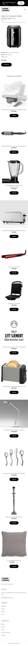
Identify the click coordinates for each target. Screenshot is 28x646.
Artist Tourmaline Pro (14, 267)
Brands (10, 52)
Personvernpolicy (5, 632)
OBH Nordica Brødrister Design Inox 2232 (14, 386)
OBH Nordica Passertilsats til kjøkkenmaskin (14, 109)
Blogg (2, 624)
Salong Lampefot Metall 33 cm (14, 517)
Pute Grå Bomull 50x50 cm (14, 560)
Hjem (2, 20)
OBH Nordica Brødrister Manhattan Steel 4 (14, 230)
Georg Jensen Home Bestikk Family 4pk (14, 473)
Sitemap (3, 635)
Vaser (2, 614)
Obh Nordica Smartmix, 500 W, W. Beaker (14, 347)
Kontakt (3, 627)
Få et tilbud (21, 3)
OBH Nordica (15, 52)
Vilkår (2, 629)
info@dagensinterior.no (7, 597)
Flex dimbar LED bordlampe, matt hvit (14, 430)
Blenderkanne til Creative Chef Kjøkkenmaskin (14, 186)
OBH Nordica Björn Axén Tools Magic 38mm (14, 146)
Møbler (3, 611)
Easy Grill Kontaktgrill (14, 303)
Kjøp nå (6, 64)
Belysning (3, 606)
